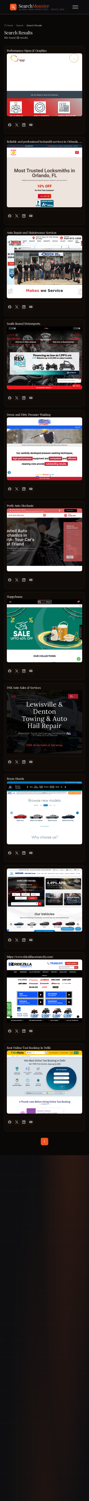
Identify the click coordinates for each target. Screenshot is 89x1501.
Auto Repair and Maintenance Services (31, 233)
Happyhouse (15, 597)
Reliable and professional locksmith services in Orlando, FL (44, 142)
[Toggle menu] (75, 7)
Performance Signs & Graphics (27, 51)
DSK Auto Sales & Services (24, 688)
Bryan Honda (15, 779)
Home (9, 25)
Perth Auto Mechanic (20, 506)
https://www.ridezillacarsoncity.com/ (30, 957)
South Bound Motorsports (23, 324)
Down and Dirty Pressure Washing (29, 415)
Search (19, 25)
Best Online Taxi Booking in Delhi (29, 1048)
